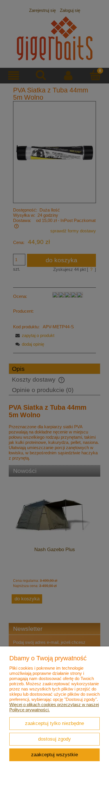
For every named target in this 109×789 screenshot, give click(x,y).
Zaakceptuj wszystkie (54, 754)
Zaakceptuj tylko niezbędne (54, 723)
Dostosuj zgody (54, 739)
